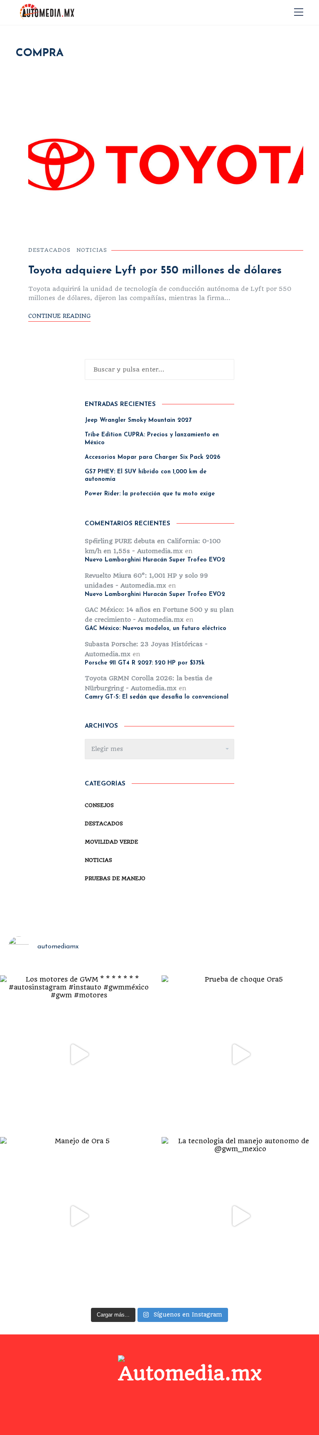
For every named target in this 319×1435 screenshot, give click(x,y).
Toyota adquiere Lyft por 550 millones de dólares (155, 270)
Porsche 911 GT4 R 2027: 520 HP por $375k (145, 663)
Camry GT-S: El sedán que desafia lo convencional (156, 697)
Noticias (91, 250)
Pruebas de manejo (115, 878)
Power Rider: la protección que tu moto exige (150, 494)
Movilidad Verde (111, 842)
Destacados (49, 250)
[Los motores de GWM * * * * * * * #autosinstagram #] (78, 1054)
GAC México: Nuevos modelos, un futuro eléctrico (155, 628)
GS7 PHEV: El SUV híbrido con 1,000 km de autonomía (145, 475)
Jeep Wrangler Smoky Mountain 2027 (138, 420)
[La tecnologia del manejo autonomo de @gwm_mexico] (240, 1216)
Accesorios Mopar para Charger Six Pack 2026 (152, 457)
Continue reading (59, 316)
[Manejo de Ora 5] (78, 1216)
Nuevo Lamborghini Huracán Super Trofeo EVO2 (155, 560)
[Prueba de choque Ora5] (240, 1054)
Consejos (99, 805)
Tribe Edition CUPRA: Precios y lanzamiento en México (152, 439)
